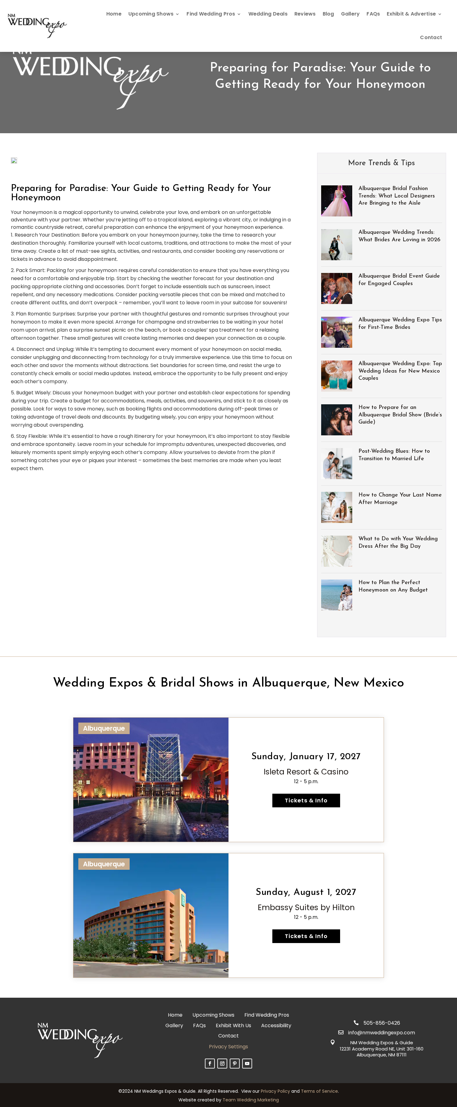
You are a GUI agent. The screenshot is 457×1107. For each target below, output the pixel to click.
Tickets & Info (306, 800)
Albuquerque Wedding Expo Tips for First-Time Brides (400, 323)
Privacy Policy (275, 1091)
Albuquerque (104, 728)
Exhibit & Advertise (411, 13)
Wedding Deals (268, 13)
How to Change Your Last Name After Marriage (400, 498)
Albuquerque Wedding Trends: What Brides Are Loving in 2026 (399, 236)
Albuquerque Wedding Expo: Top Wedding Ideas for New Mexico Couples (400, 371)
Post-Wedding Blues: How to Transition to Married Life (394, 455)
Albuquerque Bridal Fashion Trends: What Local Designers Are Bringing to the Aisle (396, 196)
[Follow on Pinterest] (235, 1063)
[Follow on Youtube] (247, 1063)
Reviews (305, 13)
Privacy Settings (228, 1046)
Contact (431, 37)
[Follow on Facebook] (210, 1063)
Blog (328, 13)
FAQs (373, 13)
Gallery (350, 13)
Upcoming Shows (151, 13)
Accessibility (276, 1025)
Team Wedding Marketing (251, 1100)
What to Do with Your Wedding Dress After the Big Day (398, 542)
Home (114, 13)
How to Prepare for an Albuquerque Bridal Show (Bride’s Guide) (400, 415)
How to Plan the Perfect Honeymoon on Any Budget (393, 586)
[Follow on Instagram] (222, 1063)
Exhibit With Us (233, 1025)
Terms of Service (319, 1091)
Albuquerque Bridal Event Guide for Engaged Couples (399, 280)
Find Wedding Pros (211, 13)
